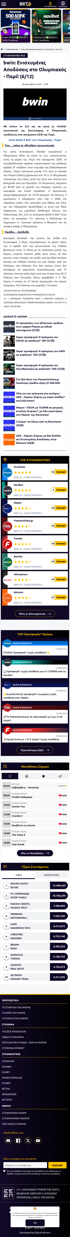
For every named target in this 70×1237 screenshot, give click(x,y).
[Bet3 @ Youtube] (38, 1140)
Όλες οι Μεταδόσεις (32, 853)
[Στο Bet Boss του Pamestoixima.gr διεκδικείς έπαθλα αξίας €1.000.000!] (9, 383)
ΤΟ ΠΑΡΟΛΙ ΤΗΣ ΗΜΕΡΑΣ (15, 1018)
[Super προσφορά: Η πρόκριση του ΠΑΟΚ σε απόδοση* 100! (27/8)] (9, 341)
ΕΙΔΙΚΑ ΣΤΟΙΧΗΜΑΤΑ (13, 1036)
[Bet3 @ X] (28, 1140)
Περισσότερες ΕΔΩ (32, 750)
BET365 (6, 1088)
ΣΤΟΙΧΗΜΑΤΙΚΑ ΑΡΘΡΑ (14, 1112)
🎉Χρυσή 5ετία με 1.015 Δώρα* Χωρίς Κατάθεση (31, 739)
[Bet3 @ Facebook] (18, 1140)
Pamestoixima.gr (23, 520)
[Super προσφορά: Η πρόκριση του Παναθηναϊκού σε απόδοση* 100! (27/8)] (9, 369)
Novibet (18, 484)
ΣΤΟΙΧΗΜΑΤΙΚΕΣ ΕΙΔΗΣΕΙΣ (16, 1118)
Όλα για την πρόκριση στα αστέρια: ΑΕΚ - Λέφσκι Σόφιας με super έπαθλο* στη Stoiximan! (40, 397)
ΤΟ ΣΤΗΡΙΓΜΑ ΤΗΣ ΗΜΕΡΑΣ (16, 1007)
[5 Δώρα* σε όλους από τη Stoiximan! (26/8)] (9, 425)
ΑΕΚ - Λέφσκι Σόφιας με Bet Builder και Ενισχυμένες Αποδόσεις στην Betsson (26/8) (38, 439)
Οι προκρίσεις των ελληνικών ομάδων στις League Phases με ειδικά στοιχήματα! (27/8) (39, 326)
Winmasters (21, 574)
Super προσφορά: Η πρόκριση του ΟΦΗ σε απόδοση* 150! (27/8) (40, 352)
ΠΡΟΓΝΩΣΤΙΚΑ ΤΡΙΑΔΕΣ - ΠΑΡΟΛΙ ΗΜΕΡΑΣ (24, 1042)
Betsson (18, 592)
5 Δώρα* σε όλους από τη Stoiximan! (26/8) (38, 423)
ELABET (6, 1072)
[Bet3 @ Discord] (8, 1140)
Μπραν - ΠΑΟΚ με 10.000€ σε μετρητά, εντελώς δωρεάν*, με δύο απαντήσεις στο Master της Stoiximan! (39, 411)
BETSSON (7, 1099)
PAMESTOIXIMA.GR (12, 1077)
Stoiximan (19, 466)
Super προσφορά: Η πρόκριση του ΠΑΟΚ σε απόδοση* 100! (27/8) (37, 338)
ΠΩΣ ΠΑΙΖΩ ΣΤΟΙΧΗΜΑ (14, 1123)
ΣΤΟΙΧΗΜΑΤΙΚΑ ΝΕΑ (12, 49)
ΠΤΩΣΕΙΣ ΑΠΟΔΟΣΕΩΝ (14, 1031)
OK (35, 1222)
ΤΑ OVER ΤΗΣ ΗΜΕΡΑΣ (13, 1012)
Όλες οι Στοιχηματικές (32, 613)
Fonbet (18, 538)
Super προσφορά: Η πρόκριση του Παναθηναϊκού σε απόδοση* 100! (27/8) (40, 366)
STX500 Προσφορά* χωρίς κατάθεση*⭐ (26, 652)
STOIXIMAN (8, 1061)
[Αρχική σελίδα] (2, 49)
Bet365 (18, 556)
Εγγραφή (57, 1165)
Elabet (17, 502)
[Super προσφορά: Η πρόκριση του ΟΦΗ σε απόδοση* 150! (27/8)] (9, 355)
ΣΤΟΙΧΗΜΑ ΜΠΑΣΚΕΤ (13, 1047)
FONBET (6, 1083)
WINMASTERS (9, 1094)
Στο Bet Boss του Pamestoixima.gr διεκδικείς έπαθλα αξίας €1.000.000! (38, 381)
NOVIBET (7, 1066)
